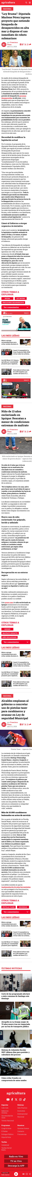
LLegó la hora (6, 1128)
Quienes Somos (23, 1128)
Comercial (5, 1145)
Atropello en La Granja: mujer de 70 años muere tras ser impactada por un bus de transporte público (15, 1024)
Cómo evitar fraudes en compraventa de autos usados (13, 1079)
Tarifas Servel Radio (6, 1149)
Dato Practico (22, 1108)
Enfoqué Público (7, 1134)
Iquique (7, 629)
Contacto (20, 1131)
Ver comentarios (11, 307)
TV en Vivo (16, 1161)
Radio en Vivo (16, 1156)
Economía (21, 1111)
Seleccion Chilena (5, 1112)
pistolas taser (8, 907)
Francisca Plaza (12, 43)
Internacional (22, 1114)
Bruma (7, 298)
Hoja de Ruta (6, 1137)
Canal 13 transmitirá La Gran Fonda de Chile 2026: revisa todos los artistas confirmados (21, 352)
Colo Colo (4, 1108)
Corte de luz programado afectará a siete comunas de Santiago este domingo (15, 996)
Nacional (7, 9)
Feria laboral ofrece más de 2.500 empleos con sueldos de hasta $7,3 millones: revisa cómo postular (21, 371)
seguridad (23, 907)
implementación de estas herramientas (16, 887)
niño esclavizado (9, 637)
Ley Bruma (20, 298)
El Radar (4, 1131)
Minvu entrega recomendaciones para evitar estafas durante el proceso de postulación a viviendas (9, 342)
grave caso (9, 602)
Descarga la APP (16, 1165)
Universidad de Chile (7, 1117)
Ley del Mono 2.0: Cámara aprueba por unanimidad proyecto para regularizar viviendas (10, 362)
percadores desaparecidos (13, 302)
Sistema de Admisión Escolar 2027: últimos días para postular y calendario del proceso (15, 1052)
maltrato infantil (10, 633)
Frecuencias (21, 1134)
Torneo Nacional (7, 1120)
